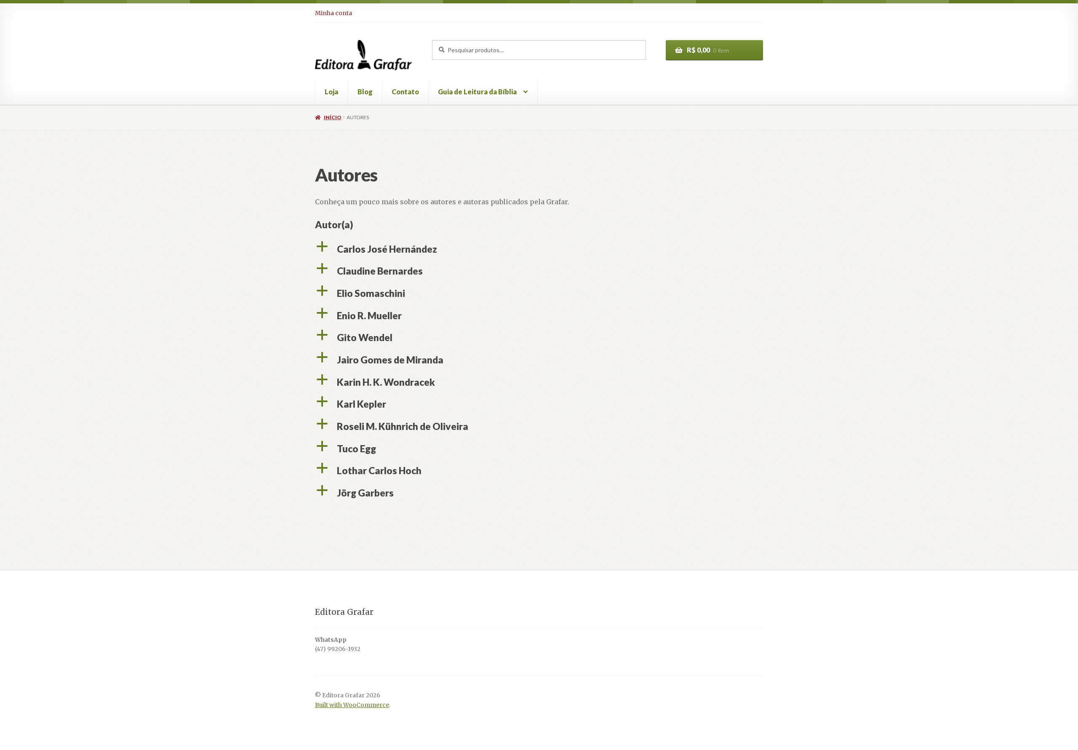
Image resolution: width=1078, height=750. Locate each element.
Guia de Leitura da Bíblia (477, 92)
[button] (539, 249)
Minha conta (333, 13)
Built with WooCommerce (352, 705)
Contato (405, 92)
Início (332, 117)
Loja (331, 92)
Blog (365, 92)
